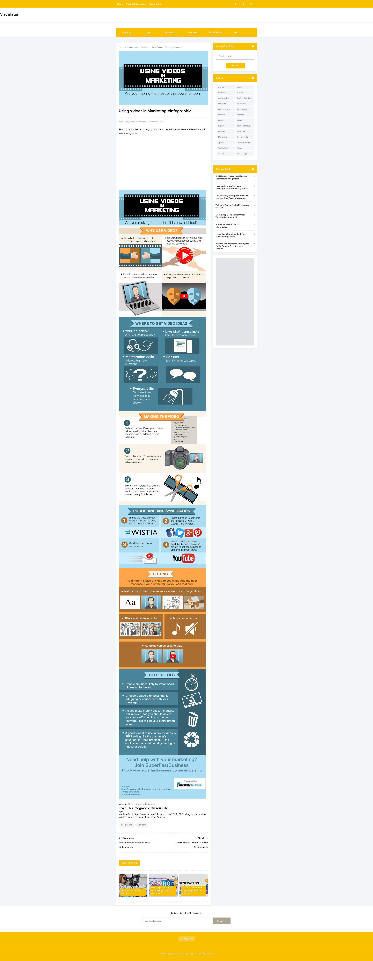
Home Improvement (245, 126)
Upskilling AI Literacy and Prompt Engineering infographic (231, 177)
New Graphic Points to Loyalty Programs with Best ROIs (161, 890)
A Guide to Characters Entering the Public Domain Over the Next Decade (232, 246)
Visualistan (189, 954)
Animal (221, 87)
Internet (221, 131)
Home (120, 4)
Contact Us (155, 4)
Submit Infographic (136, 4)
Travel (239, 148)
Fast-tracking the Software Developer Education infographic (231, 187)
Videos (221, 153)
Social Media (214, 32)
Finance (240, 115)
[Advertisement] (163, 162)
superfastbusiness (145, 804)
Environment (242, 109)
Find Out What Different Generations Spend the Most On (192, 890)
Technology (171, 32)
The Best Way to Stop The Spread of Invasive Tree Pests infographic (232, 196)
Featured (126, 32)
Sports (221, 142)
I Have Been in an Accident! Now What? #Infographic (230, 235)
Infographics (126, 825)
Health (236, 32)
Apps (239, 87)
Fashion (221, 115)
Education (241, 103)
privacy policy (187, 939)
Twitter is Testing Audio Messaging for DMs (232, 206)
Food (220, 120)
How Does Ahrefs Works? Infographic (227, 225)
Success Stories (244, 142)
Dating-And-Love (245, 98)
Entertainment (224, 109)
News (149, 32)
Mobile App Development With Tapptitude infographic (230, 216)
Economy (222, 103)
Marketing (142, 825)
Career (240, 92)
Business (192, 32)
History (221, 126)
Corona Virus (223, 98)
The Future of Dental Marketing (130, 892)
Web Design (242, 153)
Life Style (241, 131)
